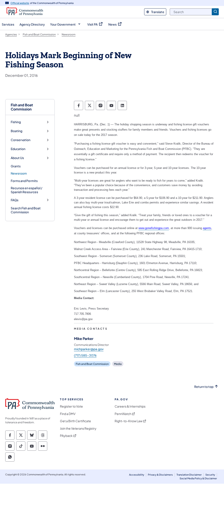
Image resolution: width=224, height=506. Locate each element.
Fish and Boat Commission (22, 107)
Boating (16, 131)
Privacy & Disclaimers (160, 474)
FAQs (14, 200)
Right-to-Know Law (128, 421)
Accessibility (136, 474)
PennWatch (123, 414)
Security (210, 474)
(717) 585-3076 (85, 355)
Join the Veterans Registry (78, 428)
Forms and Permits (24, 181)
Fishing (16, 122)
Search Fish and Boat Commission (26, 210)
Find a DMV (67, 414)
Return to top (204, 387)
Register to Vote (71, 406)
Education (18, 149)
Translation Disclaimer (189, 474)
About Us (17, 158)
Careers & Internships (130, 406)
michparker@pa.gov (88, 349)
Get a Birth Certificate (75, 421)
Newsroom (19, 173)
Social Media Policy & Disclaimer (198, 478)
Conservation (20, 140)
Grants (16, 166)
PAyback (66, 436)
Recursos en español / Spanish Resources (26, 190)
